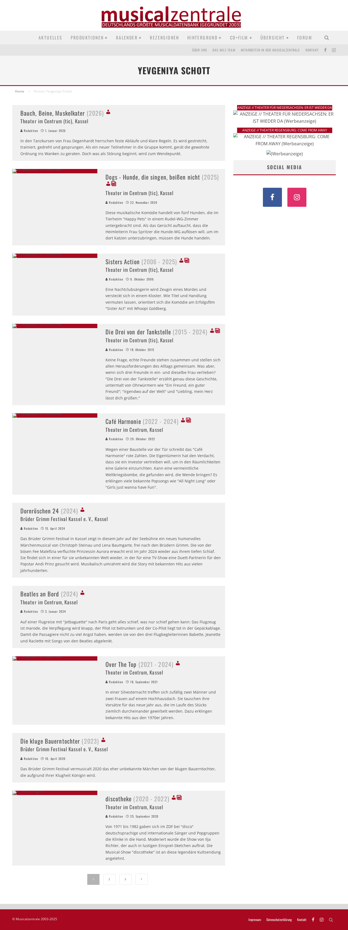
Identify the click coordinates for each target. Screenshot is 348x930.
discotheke (137, 798)
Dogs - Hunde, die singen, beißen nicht (162, 177)
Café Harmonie (142, 421)
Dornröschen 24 (49, 510)
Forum (304, 37)
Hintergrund (202, 37)
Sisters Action (141, 261)
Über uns (199, 50)
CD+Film (239, 37)
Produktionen (87, 37)
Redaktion (30, 130)
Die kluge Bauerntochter (59, 741)
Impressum (254, 919)
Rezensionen (164, 37)
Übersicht (272, 37)
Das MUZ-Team (224, 50)
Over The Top (139, 664)
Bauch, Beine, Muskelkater (62, 113)
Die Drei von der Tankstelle (156, 331)
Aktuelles (51, 37)
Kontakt (312, 50)
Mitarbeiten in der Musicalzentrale (270, 50)
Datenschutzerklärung (279, 919)
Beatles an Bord (49, 593)
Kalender (127, 37)
